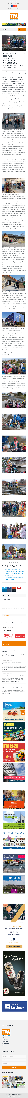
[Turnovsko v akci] (14, 16)
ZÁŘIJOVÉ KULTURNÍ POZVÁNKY (14, 3)
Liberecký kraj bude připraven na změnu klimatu (14, 675)
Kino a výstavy (14, 620)
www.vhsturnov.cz (19, 353)
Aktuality (6, 644)
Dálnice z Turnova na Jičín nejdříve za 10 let (12, 688)
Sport (21, 622)
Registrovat (16, 8)
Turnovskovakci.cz (16, 1094)
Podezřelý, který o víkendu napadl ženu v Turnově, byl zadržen (12, 662)
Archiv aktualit (14, 698)
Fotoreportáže (22, 73)
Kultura (6, 622)
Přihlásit (10, 8)
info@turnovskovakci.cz (14, 1096)
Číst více (13, 655)
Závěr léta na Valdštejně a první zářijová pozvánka (11, 650)
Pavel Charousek (6, 599)
